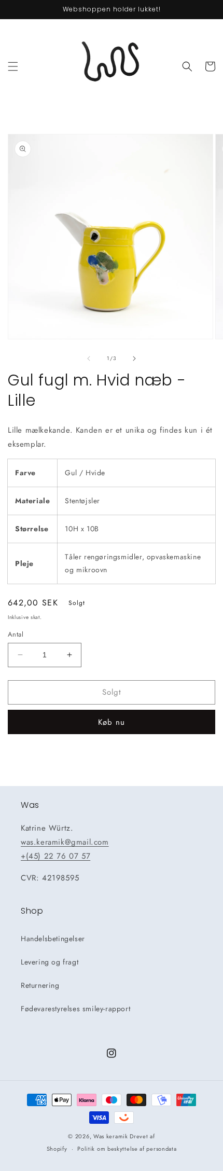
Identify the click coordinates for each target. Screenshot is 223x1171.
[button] (13, 66)
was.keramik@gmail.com (65, 842)
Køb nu (111, 722)
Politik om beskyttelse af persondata (126, 1149)
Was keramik (110, 1136)
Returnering (40, 985)
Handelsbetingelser (53, 938)
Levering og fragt (49, 962)
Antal (15, 634)
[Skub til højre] (134, 358)
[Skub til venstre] (88, 358)
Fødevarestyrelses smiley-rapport (75, 1008)
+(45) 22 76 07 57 (55, 856)
